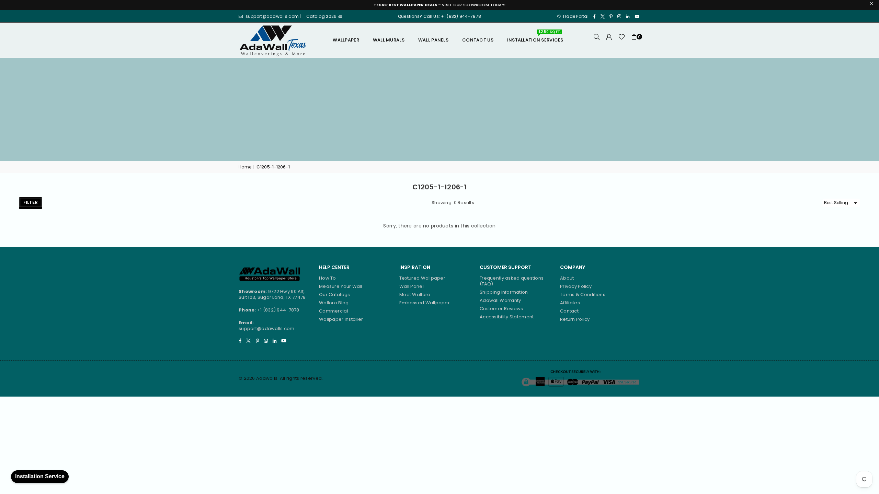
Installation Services (535, 37)
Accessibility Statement (507, 317)
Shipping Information (504, 292)
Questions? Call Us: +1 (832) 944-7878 (439, 16)
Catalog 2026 (322, 16)
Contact (569, 311)
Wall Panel (411, 286)
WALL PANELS (433, 40)
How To (327, 278)
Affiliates (570, 302)
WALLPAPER (346, 40)
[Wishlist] (621, 40)
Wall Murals (388, 40)
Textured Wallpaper (422, 278)
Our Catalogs (334, 294)
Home (245, 167)
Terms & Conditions (582, 294)
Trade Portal (575, 16)
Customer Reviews (501, 308)
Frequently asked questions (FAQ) (512, 281)
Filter (30, 202)
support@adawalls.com (267, 328)
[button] (634, 40)
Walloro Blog (334, 302)
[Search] (597, 40)
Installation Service (40, 476)
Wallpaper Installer (341, 319)
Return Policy (575, 319)
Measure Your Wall (340, 286)
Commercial (333, 311)
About (567, 278)
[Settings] (609, 40)
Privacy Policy (576, 286)
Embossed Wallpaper (424, 302)
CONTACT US (477, 40)
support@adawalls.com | (274, 16)
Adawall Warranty (500, 300)
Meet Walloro (414, 294)
